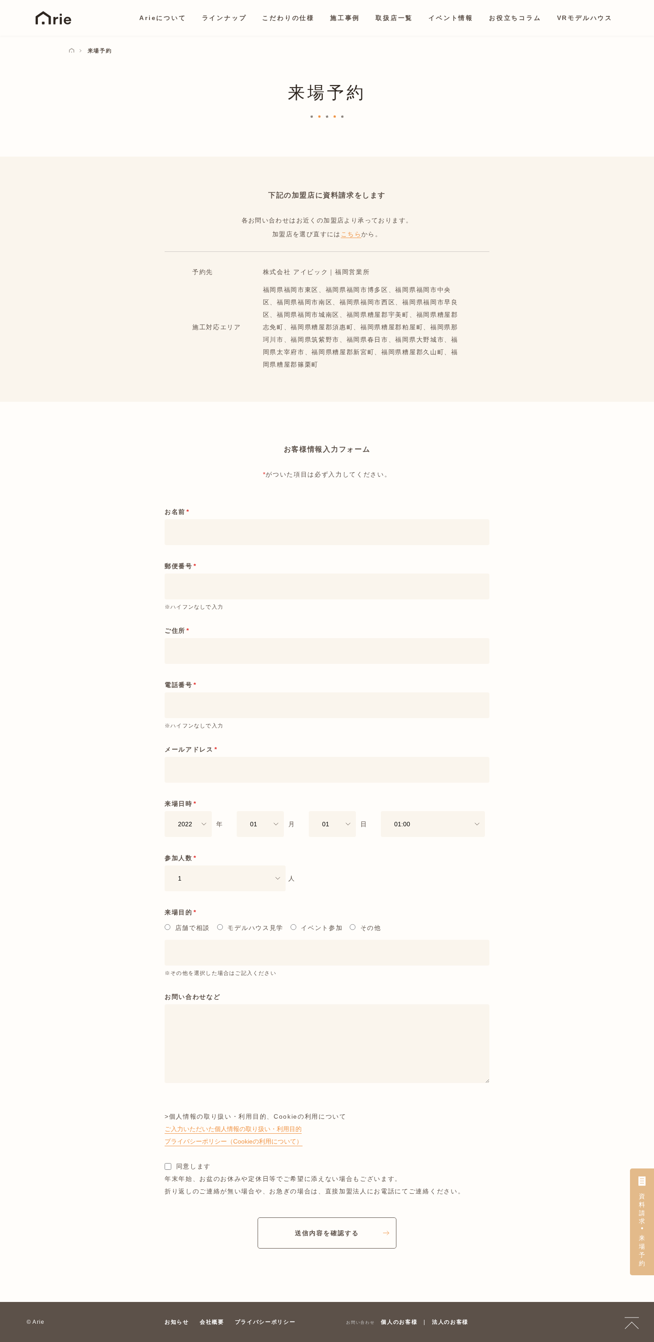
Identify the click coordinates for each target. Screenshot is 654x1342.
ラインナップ (224, 17)
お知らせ (177, 1322)
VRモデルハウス (585, 17)
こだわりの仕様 (288, 17)
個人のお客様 (399, 1322)
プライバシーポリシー (265, 1322)
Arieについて (162, 17)
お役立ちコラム (515, 17)
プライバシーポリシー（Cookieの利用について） (234, 1141)
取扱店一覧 (394, 17)
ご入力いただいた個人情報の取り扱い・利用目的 (233, 1128)
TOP (632, 1322)
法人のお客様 (450, 1322)
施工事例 (345, 17)
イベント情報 (450, 17)
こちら (351, 234)
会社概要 (212, 1322)
